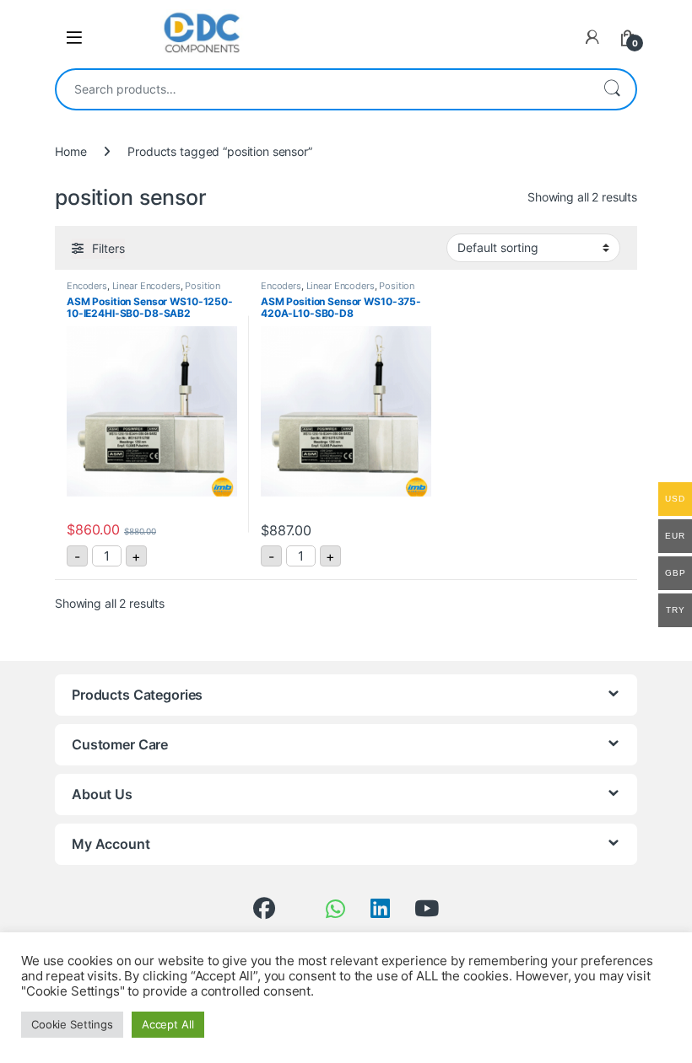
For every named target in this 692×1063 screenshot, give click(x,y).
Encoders (87, 286)
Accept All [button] (168, 1024)
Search (611, 89)
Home (70, 151)
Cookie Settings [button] (72, 1024)
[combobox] (322, 89)
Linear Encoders (146, 286)
